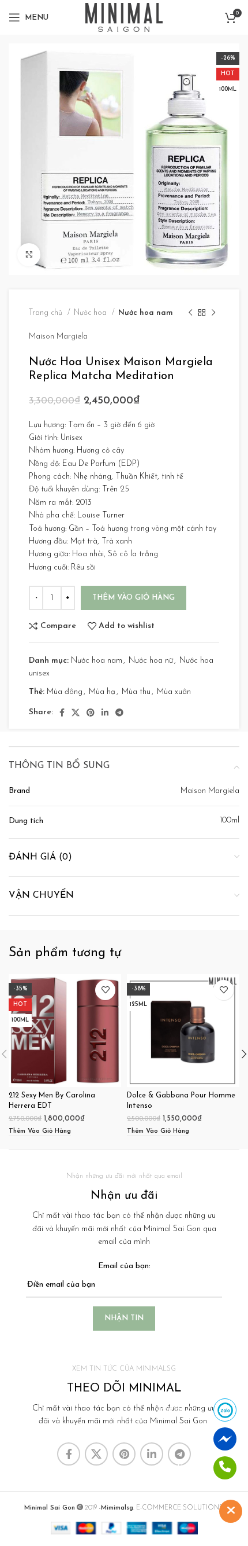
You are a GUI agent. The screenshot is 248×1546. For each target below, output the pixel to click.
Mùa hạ (102, 692)
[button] (40, 1132)
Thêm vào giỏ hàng (133, 597)
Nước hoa (91, 313)
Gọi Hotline (182, 1467)
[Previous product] (190, 313)
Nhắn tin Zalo (177, 1409)
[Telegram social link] (119, 712)
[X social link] (75, 712)
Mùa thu (136, 692)
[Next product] (213, 313)
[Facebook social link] (62, 712)
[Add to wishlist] (105, 990)
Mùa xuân (174, 692)
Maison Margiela (58, 336)
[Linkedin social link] (105, 712)
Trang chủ (47, 313)
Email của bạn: (124, 1266)
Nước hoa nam (145, 313)
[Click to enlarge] (28, 254)
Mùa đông (64, 692)
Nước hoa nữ (151, 660)
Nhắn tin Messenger (167, 1438)
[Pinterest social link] (90, 712)
